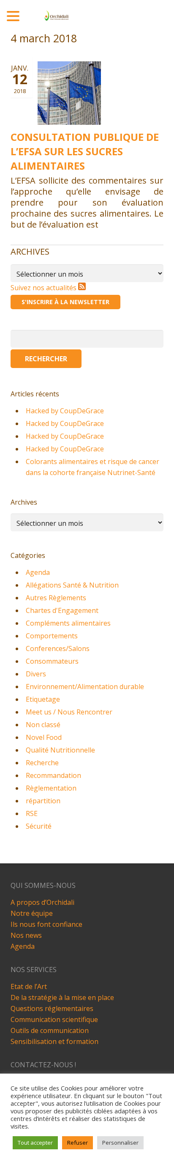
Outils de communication (50, 1030)
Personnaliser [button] (120, 1142)
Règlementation (51, 788)
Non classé (43, 724)
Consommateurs (52, 661)
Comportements (52, 635)
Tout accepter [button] (35, 1142)
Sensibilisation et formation (54, 1041)
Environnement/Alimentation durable (85, 686)
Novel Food (44, 737)
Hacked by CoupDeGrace (65, 410)
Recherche (42, 762)
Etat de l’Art (29, 986)
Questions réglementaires (52, 1008)
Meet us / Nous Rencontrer (69, 712)
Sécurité (39, 826)
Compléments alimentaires (68, 623)
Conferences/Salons (58, 648)
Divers (36, 674)
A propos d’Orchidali (42, 902)
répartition (43, 800)
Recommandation (53, 775)
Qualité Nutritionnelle (60, 750)
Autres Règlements (56, 597)
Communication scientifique (54, 1019)
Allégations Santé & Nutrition (72, 585)
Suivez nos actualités (44, 287)
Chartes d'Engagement (62, 610)
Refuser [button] (77, 1142)
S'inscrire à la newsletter (65, 302)
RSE (32, 813)
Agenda (38, 572)
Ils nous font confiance (46, 924)
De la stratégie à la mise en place (62, 997)
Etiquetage (43, 699)
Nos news (26, 935)
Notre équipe (32, 913)
